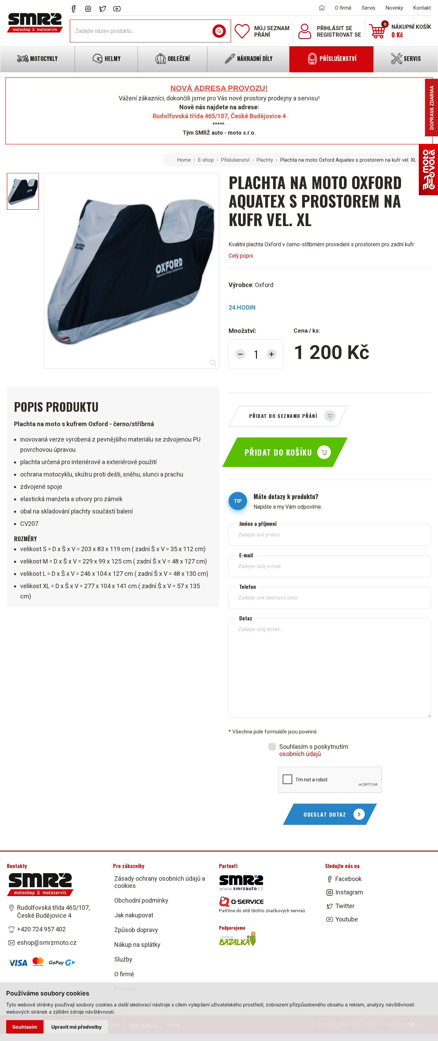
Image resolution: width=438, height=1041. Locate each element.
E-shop (206, 160)
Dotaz (245, 618)
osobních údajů (300, 753)
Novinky (394, 8)
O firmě (343, 8)
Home (184, 160)
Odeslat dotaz (325, 814)
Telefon (247, 586)
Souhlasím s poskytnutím (313, 750)
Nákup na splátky (137, 944)
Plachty (265, 160)
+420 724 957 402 (41, 929)
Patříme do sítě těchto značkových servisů (262, 910)
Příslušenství (235, 160)
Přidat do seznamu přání (283, 415)
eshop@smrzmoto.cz (47, 942)
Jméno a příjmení (257, 523)
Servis (368, 8)
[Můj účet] (304, 31)
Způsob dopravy (136, 929)
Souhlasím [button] (24, 1027)
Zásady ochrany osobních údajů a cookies (159, 882)
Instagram (349, 892)
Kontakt (422, 8)
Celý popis (241, 255)
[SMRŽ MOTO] (35, 23)
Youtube (346, 919)
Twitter (345, 905)
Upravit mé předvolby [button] (76, 1027)
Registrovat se (339, 35)
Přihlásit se (334, 28)
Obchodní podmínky (141, 900)
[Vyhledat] (219, 31)
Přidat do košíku (278, 452)
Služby (123, 959)
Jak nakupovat (133, 915)
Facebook (348, 878)
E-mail (246, 555)
